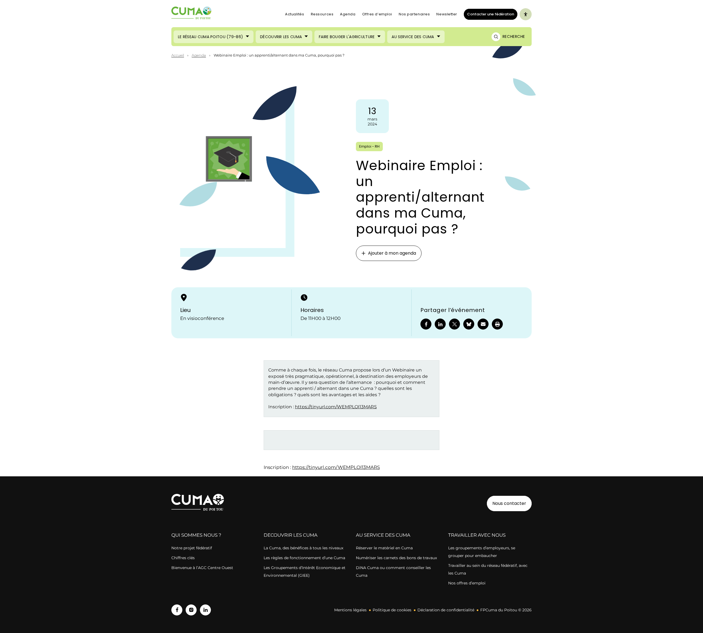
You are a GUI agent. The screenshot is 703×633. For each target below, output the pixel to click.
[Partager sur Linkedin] (440, 324)
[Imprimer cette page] (497, 324)
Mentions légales (350, 609)
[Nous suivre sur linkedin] (205, 609)
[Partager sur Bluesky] (468, 324)
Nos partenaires (414, 14)
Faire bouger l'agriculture (347, 37)
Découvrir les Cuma (281, 37)
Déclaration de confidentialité (445, 609)
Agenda (347, 14)
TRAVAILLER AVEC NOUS (477, 535)
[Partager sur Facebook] (425, 324)
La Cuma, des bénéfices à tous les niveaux (303, 547)
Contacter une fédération (489, 14)
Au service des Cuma (413, 37)
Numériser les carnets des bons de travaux (396, 557)
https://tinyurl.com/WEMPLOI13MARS (336, 406)
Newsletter (446, 14)
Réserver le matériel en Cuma (384, 547)
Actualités (294, 14)
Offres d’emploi (377, 14)
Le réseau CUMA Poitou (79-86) (210, 37)
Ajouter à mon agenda (392, 253)
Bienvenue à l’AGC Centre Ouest (202, 567)
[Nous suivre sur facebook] (176, 609)
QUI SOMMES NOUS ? (196, 535)
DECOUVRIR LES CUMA (290, 535)
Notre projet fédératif (191, 547)
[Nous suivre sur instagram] (191, 609)
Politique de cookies (392, 609)
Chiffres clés (183, 557)
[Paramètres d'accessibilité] (526, 14)
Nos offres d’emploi (467, 583)
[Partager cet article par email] (483, 324)
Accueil (177, 55)
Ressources (322, 14)
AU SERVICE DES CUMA (383, 535)
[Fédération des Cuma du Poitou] (191, 14)
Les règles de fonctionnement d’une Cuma (304, 557)
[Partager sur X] (454, 324)
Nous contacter (509, 503)
